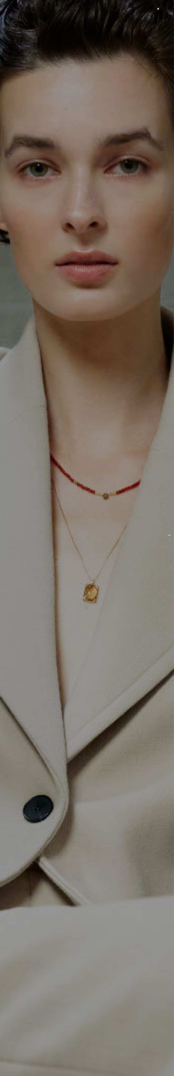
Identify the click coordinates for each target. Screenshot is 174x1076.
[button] (150, 10)
